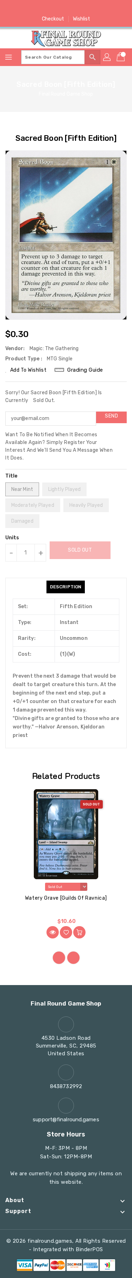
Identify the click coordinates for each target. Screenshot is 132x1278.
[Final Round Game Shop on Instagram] (66, 8)
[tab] (65, 587)
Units (12, 537)
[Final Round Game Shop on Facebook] (39, 8)
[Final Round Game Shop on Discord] (79, 8)
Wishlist (81, 19)
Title (11, 476)
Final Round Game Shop (66, 94)
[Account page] (107, 57)
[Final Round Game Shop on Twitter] (52, 8)
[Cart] (121, 57)
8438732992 (66, 1086)
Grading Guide (85, 370)
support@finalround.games (66, 1119)
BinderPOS (89, 1249)
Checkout (53, 19)
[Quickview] (52, 932)
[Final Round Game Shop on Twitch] (93, 8)
